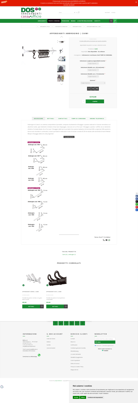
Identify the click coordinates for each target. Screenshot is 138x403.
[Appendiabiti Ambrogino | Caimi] (61, 42)
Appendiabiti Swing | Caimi (30, 291)
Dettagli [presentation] (50, 118)
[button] (69, 3)
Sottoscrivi (98, 345)
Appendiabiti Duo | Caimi (53, 291)
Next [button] (61, 84)
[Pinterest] (66, 323)
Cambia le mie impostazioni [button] (95, 397)
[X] (137, 201)
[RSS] (82, 323)
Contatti (73, 338)
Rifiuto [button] (83, 397)
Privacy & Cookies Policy (77, 366)
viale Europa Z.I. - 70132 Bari (30, 340)
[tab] (38, 118)
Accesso (113, 12)
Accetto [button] (76, 397)
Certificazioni (74, 345)
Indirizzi (48, 342)
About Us (73, 342)
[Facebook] (55, 323)
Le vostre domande (76, 354)
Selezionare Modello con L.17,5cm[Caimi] (92, 74)
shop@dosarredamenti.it (29, 346)
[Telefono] (104, 241)
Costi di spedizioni (75, 360)
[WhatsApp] (137, 204)
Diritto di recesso (75, 363)
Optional (92, 80)
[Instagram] (77, 323)
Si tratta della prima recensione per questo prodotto (93, 41)
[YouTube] (71, 323)
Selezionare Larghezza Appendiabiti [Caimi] (92, 61)
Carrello (49, 345)
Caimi (96, 49)
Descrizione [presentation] (38, 118)
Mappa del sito (74, 369)
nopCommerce (58, 380)
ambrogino (71, 254)
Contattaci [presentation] (62, 118)
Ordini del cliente (51, 338)
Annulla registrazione (108, 345)
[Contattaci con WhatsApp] (109, 241)
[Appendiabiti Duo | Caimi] (57, 278)
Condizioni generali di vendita (78, 348)
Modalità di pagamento (77, 357)
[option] (61, 43)
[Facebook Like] (137, 196)
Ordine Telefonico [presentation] (97, 118)
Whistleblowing (74, 351)
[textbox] (65, 12)
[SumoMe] (137, 210)
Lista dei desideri (51, 348)
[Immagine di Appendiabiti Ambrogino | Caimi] (61, 50)
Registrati (107, 12)
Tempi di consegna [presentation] (78, 118)
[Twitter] (60, 323)
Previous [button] (61, 36)
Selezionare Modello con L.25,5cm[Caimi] (92, 67)
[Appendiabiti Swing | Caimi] (33, 278)
